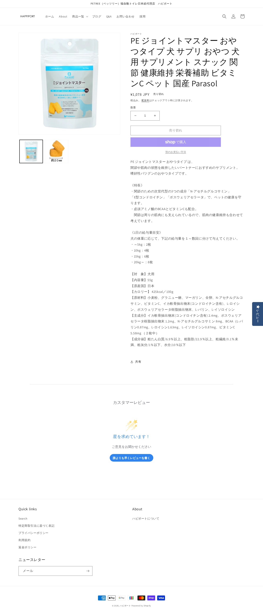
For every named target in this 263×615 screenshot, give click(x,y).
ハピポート (125, 605)
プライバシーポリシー (33, 533)
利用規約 (24, 540)
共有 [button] (138, 361)
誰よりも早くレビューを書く (131, 458)
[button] (80, 16)
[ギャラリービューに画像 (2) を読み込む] (56, 151)
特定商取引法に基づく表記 (36, 526)
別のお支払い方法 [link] (175, 151)
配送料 (145, 100)
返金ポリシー (27, 547)
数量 (133, 107)
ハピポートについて (145, 518)
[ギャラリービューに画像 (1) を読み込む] (31, 151)
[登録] (87, 571)
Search (23, 518)
